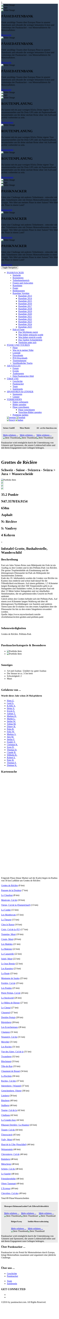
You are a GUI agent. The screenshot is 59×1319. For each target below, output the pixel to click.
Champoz (5, 1032)
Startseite (17, 275)
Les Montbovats (8, 915)
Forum (16, 368)
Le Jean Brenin (8, 963)
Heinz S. (11, 708)
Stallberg (5, 1105)
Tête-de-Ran (6, 1066)
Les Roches (6, 1046)
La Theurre (6, 919)
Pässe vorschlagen (21, 407)
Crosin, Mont (7, 939)
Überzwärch (6, 1134)
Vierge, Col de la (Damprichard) (15, 905)
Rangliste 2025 (25, 327)
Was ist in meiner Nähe (23, 350)
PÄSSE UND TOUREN (18, 345)
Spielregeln (18, 389)
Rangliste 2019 (25, 311)
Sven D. (10, 747)
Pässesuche (6, 35)
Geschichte (18, 381)
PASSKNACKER (15, 272)
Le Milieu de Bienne (10, 1003)
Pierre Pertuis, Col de (10, 993)
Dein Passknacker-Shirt (23, 376)
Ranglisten (17, 285)
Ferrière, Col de (8, 983)
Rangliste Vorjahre (21, 293)
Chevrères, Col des (9, 1193)
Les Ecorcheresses (9, 1027)
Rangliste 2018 (25, 309)
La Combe (6, 910)
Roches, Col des (8, 1081)
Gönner (16, 397)
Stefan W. (11, 721)
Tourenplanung (19, 360)
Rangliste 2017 (25, 306)
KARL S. (11, 706)
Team (15, 386)
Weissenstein (7, 1149)
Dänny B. (11, 726)
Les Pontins (6, 988)
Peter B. (10, 760)
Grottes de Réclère (9, 885)
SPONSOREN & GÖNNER (20, 391)
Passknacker (6, 210)
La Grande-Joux (8, 1120)
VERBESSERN (14, 399)
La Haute (5, 973)
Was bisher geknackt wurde (30, 334)
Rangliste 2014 (25, 298)
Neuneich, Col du (9, 1037)
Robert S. (11, 757)
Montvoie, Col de (9, 900)
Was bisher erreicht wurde (30, 337)
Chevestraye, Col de (10, 1154)
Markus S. (11, 734)
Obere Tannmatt (8, 1183)
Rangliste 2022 (25, 319)
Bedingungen (19, 290)
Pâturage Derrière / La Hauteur (15, 1125)
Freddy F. (11, 742)
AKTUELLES (13, 365)
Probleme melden (20, 415)
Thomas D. (12, 750)
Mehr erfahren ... (10, 435)
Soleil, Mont (6, 959)
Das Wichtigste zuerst (28, 332)
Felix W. (11, 731)
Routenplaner (7, 122)
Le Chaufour (7, 895)
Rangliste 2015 (25, 301)
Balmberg (5, 1159)
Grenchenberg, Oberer (11, 1090)
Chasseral (5, 1012)
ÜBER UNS (12, 378)
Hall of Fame (18, 329)
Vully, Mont (6, 1139)
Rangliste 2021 (25, 316)
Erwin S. (11, 711)
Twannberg (6, 1056)
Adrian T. (11, 713)
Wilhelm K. (12, 755)
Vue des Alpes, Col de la (12, 1051)
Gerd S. (10, 703)
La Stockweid (7, 998)
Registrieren (18, 278)
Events (16, 371)
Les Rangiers (7, 968)
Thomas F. (11, 762)
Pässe (15, 347)
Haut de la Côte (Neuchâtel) (13, 1144)
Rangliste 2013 (25, 296)
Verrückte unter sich (27, 342)
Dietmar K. (12, 765)
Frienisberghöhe (8, 1178)
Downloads (18, 355)
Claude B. (11, 752)
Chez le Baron (7, 924)
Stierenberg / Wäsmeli (11, 1086)
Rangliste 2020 (25, 314)
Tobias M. (11, 724)
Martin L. (11, 718)
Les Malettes (7, 944)
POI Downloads (20, 358)
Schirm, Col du (8, 1169)
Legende (16, 353)
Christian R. (12, 744)
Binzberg (5, 1100)
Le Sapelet (6, 1174)
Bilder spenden (19, 404)
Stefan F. (11, 739)
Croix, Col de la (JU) (10, 929)
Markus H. (12, 716)
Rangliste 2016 (25, 303)
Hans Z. (10, 700)
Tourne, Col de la (9, 1110)
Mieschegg (6, 1164)
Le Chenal (6, 1007)
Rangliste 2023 (25, 322)
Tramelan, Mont (8, 934)
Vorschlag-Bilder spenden (30, 412)
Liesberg (5, 1095)
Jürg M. (10, 737)
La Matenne (6, 949)
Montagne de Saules (10, 978)
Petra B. (10, 729)
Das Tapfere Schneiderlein (30, 340)
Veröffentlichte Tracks (23, 363)
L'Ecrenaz (5, 1188)
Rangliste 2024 (25, 324)
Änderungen (18, 373)
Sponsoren (17, 394)
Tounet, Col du (8, 1130)
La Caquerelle (7, 954)
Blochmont (6, 1061)
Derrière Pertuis (8, 1017)
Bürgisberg (6, 1022)
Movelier (5, 1042)
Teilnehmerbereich (21, 280)
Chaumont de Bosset (10, 1071)
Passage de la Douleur (11, 890)
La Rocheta (6, 1076)
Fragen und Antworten (23, 283)
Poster (15, 288)
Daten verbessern (20, 402)
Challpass (5, 1115)
